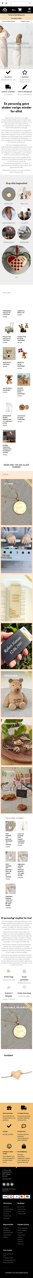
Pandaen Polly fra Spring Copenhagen (21, 338)
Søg (30, 3)
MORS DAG (8, 204)
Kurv (14, 10)
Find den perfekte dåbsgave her (16, 15)
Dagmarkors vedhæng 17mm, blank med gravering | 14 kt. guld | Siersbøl (21, 869)
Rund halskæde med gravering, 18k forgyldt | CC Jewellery (9, 839)
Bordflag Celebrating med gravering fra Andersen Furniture (7, 449)
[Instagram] (8, 1184)
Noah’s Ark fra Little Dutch (7, 363)
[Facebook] (4, 1184)
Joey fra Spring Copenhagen (7, 389)
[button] (29, 9)
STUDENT (24, 223)
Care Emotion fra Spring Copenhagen (21, 417)
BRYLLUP (24, 204)
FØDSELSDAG (8, 242)
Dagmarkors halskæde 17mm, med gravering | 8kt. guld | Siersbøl (9, 901)
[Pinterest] (12, 1184)
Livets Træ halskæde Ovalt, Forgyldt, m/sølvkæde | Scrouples (21, 838)
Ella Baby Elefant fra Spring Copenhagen (21, 390)
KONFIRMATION (8, 223)
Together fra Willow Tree (21, 311)
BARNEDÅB (24, 242)
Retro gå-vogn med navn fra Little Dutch (7, 338)
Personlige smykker (16, 18)
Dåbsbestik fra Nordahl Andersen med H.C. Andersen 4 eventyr (7, 419)
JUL (16, 277)
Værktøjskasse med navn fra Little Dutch (7, 312)
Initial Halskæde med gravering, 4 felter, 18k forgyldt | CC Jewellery (9, 870)
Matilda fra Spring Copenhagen (21, 364)
